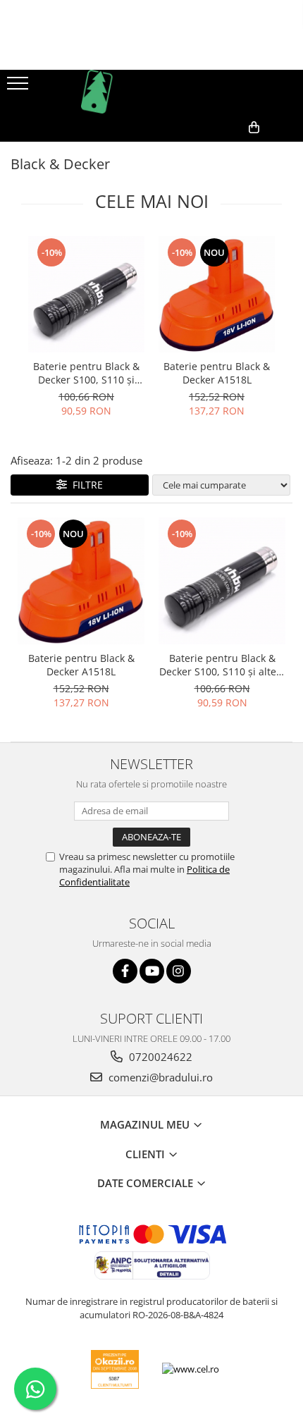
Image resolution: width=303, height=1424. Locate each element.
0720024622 (159, 1057)
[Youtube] (152, 971)
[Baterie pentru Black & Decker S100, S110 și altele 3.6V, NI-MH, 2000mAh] (86, 294)
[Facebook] (125, 971)
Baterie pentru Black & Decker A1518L (216, 373)
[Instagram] (178, 971)
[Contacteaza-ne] (188, 150)
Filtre (85, 484)
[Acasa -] (151, 91)
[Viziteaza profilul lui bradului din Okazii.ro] (115, 1369)
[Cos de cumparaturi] (224, 150)
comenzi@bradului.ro (159, 1077)
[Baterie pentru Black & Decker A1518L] (217, 294)
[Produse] (19, 87)
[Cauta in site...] (287, 150)
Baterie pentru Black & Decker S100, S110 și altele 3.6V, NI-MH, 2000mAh (86, 373)
